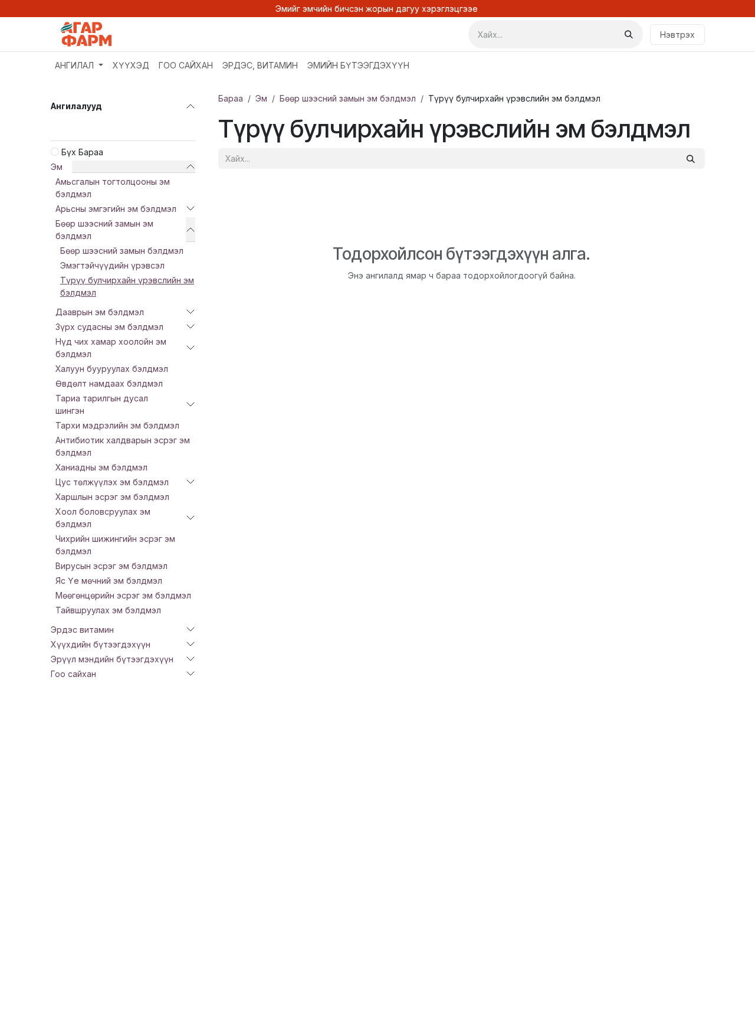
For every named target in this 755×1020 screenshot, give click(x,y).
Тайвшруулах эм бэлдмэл (108, 610)
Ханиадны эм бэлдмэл (101, 467)
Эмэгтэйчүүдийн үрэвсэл (112, 265)
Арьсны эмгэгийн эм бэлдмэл (115, 209)
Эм (57, 167)
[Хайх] (629, 34)
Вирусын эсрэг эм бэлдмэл (111, 566)
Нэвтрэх (677, 35)
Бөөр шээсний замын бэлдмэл (121, 251)
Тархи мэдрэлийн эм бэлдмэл (117, 425)
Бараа (230, 98)
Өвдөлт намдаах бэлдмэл (109, 383)
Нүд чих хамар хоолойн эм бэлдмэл (110, 347)
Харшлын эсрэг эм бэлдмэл (112, 497)
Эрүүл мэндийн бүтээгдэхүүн (112, 659)
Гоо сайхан (73, 674)
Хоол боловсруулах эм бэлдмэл (102, 517)
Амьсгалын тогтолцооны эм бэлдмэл (112, 187)
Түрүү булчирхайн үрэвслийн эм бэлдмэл (127, 286)
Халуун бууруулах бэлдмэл (111, 369)
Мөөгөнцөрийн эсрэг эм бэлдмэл (123, 595)
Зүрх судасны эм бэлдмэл (109, 327)
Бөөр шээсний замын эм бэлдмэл (104, 229)
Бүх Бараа (82, 152)
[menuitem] (79, 65)
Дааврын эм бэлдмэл (99, 312)
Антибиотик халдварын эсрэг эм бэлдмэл (122, 446)
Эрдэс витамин (82, 630)
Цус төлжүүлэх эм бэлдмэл (112, 482)
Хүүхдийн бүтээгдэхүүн (100, 644)
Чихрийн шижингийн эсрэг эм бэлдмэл (115, 545)
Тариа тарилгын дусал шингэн (101, 404)
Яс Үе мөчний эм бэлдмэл (108, 581)
